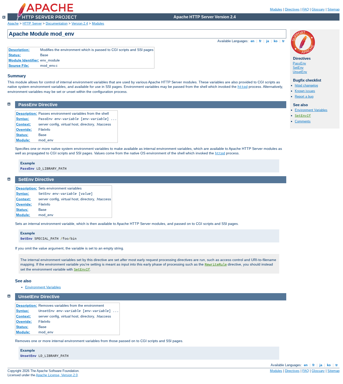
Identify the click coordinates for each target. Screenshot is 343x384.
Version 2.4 (80, 23)
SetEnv (298, 68)
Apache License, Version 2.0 (57, 375)
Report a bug (304, 96)
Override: (24, 129)
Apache (13, 23)
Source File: (19, 65)
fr (260, 41)
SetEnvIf (303, 116)
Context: (23, 124)
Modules (276, 9)
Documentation (57, 23)
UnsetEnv (300, 72)
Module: (23, 140)
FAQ (305, 9)
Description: (19, 50)
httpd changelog (306, 85)
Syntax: (22, 119)
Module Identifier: (24, 60)
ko (275, 41)
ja (267, 41)
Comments (303, 121)
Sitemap (333, 9)
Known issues (305, 91)
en (252, 41)
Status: (15, 55)
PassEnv (299, 63)
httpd (243, 87)
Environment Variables (311, 110)
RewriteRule (216, 265)
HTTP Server (32, 23)
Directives (292, 9)
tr (283, 41)
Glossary (318, 9)
